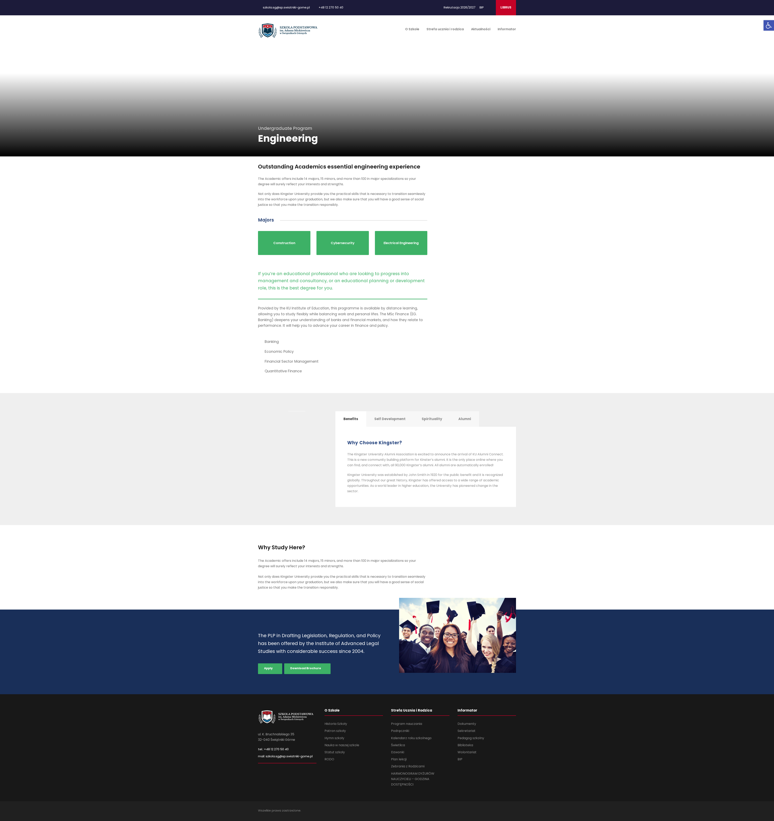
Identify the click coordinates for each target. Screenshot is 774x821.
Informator (507, 29)
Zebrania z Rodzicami (407, 766)
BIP (482, 7)
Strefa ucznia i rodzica (445, 29)
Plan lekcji (399, 759)
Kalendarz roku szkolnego (411, 738)
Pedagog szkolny (471, 738)
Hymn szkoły (334, 738)
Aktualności (480, 29)
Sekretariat (466, 730)
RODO (329, 759)
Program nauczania (406, 723)
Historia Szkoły (336, 723)
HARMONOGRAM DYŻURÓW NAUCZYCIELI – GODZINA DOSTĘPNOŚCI (412, 779)
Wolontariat (467, 752)
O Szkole (412, 29)
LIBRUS (505, 7)
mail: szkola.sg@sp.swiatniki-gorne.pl (285, 756)
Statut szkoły (335, 752)
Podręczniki (400, 730)
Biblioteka (465, 745)
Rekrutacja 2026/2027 (459, 7)
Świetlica (398, 745)
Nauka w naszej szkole (342, 745)
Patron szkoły (335, 730)
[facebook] (490, 7)
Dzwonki (397, 752)
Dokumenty (467, 723)
